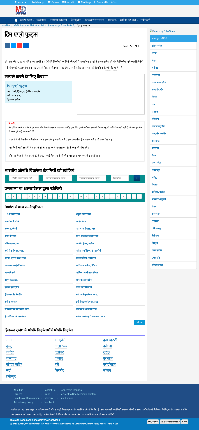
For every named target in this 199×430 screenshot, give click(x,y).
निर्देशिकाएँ (145, 19)
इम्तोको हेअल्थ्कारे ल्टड (86, 309)
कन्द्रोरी (60, 340)
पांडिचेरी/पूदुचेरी (159, 199)
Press (47, 394)
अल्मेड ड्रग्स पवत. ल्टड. (15, 258)
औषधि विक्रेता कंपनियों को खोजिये (29, 25)
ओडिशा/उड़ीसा (158, 191)
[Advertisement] (111, 93)
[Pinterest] (19, 45)
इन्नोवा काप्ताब (11, 301)
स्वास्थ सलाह (26, 19)
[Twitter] (13, 45)
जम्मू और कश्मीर (159, 133)
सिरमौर (59, 370)
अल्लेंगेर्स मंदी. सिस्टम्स (86, 258)
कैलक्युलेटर (76, 19)
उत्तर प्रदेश (157, 250)
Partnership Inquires (71, 390)
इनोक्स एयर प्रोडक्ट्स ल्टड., (17, 309)
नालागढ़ (11, 358)
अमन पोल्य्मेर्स (10, 235)
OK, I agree (153, 422)
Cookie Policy (80, 424)
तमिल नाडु (156, 228)
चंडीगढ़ (155, 67)
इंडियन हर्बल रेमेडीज (13, 294)
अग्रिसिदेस (81, 221)
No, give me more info (170, 422)
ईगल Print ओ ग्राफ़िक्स (15, 316)
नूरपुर (106, 352)
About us (18, 390)
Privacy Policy (93, 424)
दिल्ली (154, 96)
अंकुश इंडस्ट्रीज (83, 214)
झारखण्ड (156, 140)
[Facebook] (7, 45)
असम (154, 53)
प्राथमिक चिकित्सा (58, 19)
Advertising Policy (23, 402)
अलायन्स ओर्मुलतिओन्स (15, 265)
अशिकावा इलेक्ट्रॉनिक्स (86, 265)
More (139, 322)
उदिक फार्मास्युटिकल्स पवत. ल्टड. (91, 316)
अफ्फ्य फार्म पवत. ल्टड (85, 228)
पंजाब (154, 206)
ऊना (9, 340)
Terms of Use (112, 424)
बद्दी (57, 364)
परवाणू (59, 358)
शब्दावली (112, 19)
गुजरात (155, 111)
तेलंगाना (155, 235)
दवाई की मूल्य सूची (128, 19)
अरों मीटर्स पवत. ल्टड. (14, 250)
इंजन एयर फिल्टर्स (84, 287)
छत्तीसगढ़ (156, 75)
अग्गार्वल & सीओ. (12, 221)
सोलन (107, 370)
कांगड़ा (107, 346)
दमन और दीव (157, 89)
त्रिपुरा (155, 242)
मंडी (8, 370)
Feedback (49, 402)
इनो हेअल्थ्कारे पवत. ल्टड (87, 301)
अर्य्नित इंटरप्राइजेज (85, 243)
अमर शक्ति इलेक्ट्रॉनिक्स (87, 235)
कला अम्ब (61, 346)
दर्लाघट (59, 352)
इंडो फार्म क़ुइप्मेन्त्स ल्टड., (87, 294)
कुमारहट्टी (110, 340)
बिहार (154, 60)
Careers (55, 2)
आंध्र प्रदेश (157, 45)
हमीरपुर (11, 376)
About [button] (21, 2)
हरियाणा (155, 118)
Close (184, 422)
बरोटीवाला (109, 364)
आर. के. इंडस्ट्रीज (84, 279)
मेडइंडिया (6, 25)
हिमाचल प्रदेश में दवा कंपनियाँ (61, 25)
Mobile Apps (38, 2)
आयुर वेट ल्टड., (11, 279)
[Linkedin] (26, 45)
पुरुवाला (108, 358)
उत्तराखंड (156, 257)
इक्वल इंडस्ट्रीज (12, 287)
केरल (154, 155)
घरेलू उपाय (41, 19)
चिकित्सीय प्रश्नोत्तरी (94, 19)
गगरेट (10, 352)
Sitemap (48, 398)
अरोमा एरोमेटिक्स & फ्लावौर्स (88, 250)
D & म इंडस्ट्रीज (12, 214)
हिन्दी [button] (113, 2)
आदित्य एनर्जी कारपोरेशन (87, 272)
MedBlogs (86, 2)
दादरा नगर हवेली (159, 82)
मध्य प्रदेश (156, 162)
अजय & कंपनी (11, 228)
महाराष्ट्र (156, 170)
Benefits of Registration (26, 398)
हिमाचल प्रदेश (158, 126)
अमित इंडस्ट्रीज (12, 243)
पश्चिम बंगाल (157, 264)
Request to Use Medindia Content (78, 394)
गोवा (153, 104)
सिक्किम (155, 221)
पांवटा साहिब (14, 364)
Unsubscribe (66, 398)
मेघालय (155, 184)
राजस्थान (156, 213)
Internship (70, 2)
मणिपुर (154, 177)
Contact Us (102, 2)
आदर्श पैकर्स (10, 272)
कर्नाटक (155, 148)
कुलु (9, 346)
